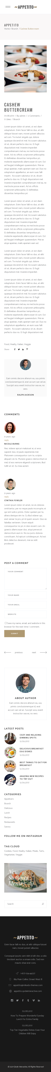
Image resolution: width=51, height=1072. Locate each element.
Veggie (27, 344)
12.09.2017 (24, 741)
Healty (13, 344)
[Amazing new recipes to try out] (10, 780)
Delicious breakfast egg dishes (32, 750)
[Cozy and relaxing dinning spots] (10, 738)
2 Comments (34, 116)
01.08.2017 (9, 116)
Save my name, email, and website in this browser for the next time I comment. (24, 625)
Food (6, 344)
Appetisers (9, 799)
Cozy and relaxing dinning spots (30, 736)
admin (22, 116)
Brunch (14, 29)
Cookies (8, 851)
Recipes (7, 817)
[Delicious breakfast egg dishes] (10, 752)
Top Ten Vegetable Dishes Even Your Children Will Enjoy (27, 1031)
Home (7, 29)
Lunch (7, 813)
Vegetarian (9, 854)
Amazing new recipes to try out (32, 778)
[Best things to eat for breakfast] (10, 766)
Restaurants (9, 822)
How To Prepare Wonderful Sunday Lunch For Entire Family (27, 1017)
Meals (35, 851)
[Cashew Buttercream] (25, 364)
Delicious (8, 808)
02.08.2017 (27, 1011)
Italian (20, 344)
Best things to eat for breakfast (33, 764)
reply (6, 440)
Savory (7, 827)
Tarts (41, 851)
